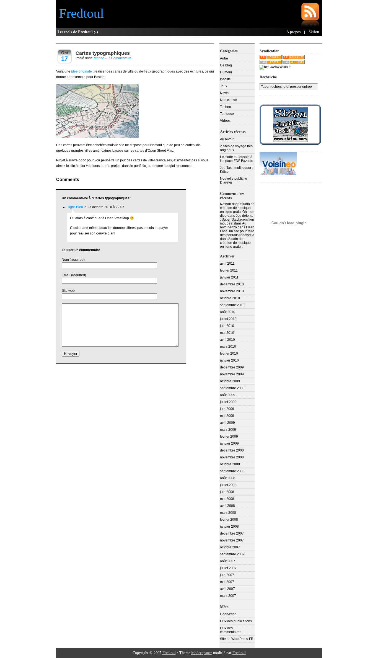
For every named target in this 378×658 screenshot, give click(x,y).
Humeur (226, 72)
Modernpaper (201, 653)
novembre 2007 (232, 540)
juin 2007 (227, 575)
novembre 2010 (232, 291)
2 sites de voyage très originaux (236, 148)
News (224, 93)
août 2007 (227, 561)
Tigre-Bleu (75, 207)
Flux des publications (236, 621)
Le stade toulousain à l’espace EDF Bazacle (236, 159)
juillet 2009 (228, 402)
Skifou (314, 32)
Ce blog (226, 65)
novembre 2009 (232, 374)
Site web (68, 291)
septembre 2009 (232, 388)
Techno (98, 58)
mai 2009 (227, 416)
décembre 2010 (232, 284)
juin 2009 (227, 409)
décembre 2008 (232, 450)
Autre (224, 58)
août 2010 (227, 312)
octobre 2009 (230, 381)
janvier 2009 (229, 443)
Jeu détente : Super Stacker (236, 217)
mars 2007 (228, 596)
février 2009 (229, 436)
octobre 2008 (230, 464)
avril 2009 (227, 423)
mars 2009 (228, 430)
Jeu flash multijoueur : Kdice (236, 170)
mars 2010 (228, 347)
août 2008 (227, 478)
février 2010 (229, 353)
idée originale (81, 71)
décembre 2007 (232, 533)
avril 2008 (227, 506)
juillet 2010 (228, 319)
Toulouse (227, 114)
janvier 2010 (229, 360)
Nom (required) (73, 260)
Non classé (228, 100)
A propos (293, 32)
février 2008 (229, 520)
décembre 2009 (232, 367)
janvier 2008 (229, 526)
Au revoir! (227, 139)
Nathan (225, 204)
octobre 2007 (230, 547)
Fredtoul (81, 13)
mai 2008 (227, 499)
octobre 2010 (230, 298)
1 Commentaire (119, 58)
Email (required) (74, 275)
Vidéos (225, 121)
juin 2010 (227, 326)
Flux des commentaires (230, 630)
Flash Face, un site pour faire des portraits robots (237, 231)
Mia (251, 235)
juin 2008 (227, 492)
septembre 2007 (232, 554)
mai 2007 (227, 582)
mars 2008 (228, 513)
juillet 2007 (228, 568)
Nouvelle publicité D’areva (233, 180)
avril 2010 (227, 340)
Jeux (223, 86)
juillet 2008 (228, 485)
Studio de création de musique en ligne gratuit (237, 208)
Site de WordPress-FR (236, 639)
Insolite (225, 79)
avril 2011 (227, 263)
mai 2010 (227, 333)
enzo (233, 227)
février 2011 (229, 270)
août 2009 (227, 395)
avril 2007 (227, 589)
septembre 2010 (232, 305)
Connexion (228, 614)
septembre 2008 (232, 471)
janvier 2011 (229, 277)
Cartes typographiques (103, 53)
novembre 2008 (232, 457)
